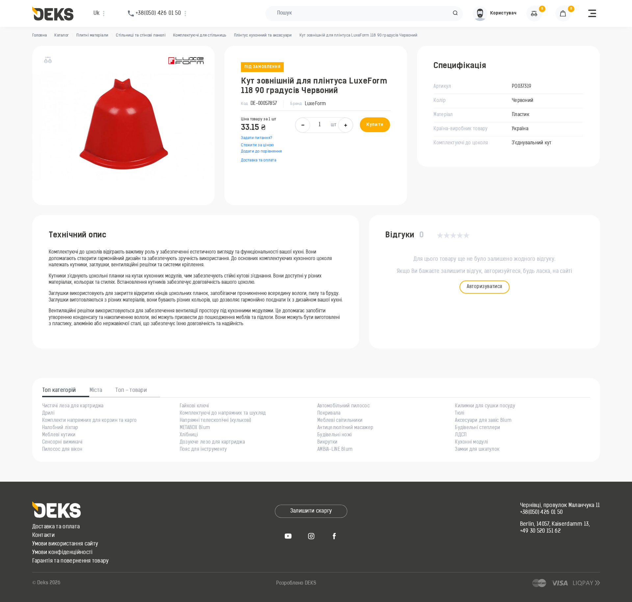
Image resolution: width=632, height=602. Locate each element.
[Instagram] (311, 536)
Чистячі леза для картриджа (73, 406)
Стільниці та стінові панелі (140, 35)
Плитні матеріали (92, 35)
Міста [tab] (96, 390)
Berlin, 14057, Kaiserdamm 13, (555, 524)
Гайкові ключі (194, 406)
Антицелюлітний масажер (345, 428)
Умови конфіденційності (62, 552)
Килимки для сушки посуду (485, 406)
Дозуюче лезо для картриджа (212, 442)
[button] (455, 13)
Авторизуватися (484, 286)
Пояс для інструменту (203, 449)
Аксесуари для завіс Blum (483, 421)
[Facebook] (334, 536)
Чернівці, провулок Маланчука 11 (560, 505)
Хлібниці (189, 435)
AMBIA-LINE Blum (335, 449)
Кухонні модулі (471, 442)
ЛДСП (460, 435)
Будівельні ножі (334, 435)
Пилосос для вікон (62, 449)
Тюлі (459, 413)
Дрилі (48, 413)
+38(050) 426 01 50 (541, 512)
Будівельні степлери (477, 428)
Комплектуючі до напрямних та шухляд (223, 413)
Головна (39, 35)
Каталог (61, 35)
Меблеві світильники (339, 421)
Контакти (43, 535)
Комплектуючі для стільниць (199, 35)
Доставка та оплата (258, 160)
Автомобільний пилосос (343, 406)
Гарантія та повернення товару (70, 561)
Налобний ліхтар (60, 428)
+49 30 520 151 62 (540, 531)
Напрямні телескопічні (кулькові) (215, 421)
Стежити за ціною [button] (257, 145)
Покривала (329, 413)
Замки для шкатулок (477, 449)
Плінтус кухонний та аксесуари (263, 35)
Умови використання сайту (65, 544)
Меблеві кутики (59, 435)
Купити (374, 124)
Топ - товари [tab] (131, 390)
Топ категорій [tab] (59, 390)
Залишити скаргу (311, 511)
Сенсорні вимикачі (62, 442)
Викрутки (327, 442)
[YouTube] (288, 536)
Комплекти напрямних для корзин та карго (89, 421)
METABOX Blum (195, 428)
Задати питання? (256, 138)
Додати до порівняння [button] (261, 152)
